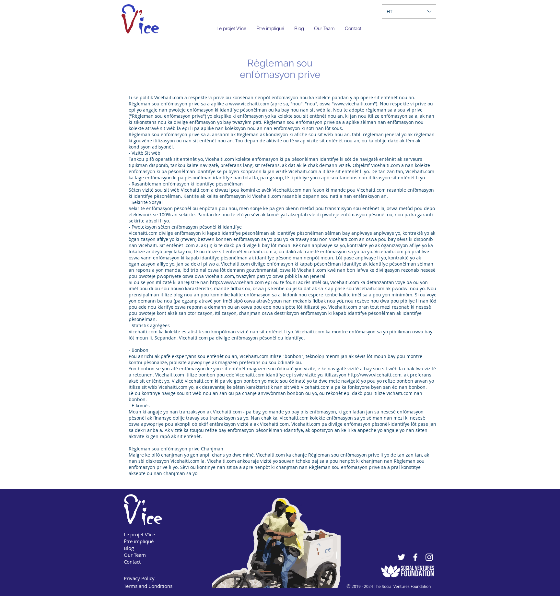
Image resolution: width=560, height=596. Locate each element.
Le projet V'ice (139, 534)
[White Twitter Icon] (401, 557)
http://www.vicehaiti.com (237, 282)
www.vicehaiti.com (249, 104)
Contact (132, 561)
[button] (270, 28)
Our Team (135, 555)
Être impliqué (139, 541)
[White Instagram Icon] (429, 557)
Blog (129, 548)
